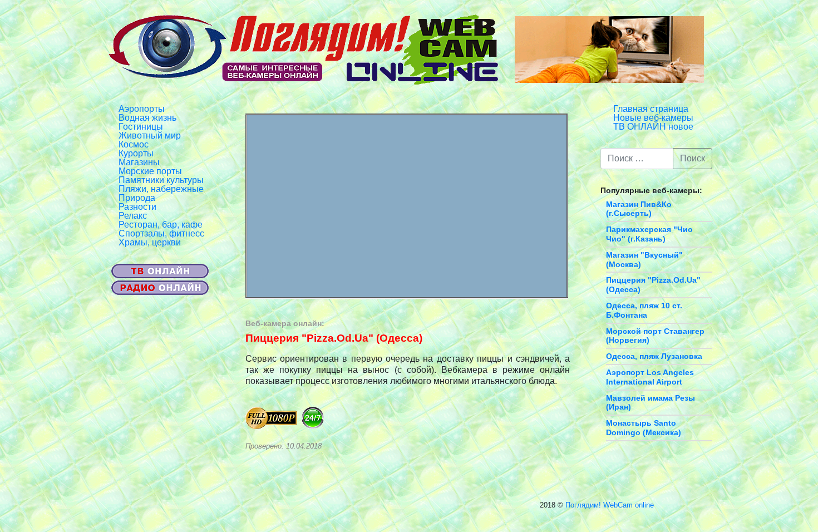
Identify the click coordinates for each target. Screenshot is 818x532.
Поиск (692, 158)
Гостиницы (141, 126)
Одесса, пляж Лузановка (654, 356)
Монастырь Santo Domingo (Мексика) (643, 427)
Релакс (133, 215)
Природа (137, 198)
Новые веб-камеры (653, 117)
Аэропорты (142, 109)
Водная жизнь (147, 117)
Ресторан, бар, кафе (161, 224)
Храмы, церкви (150, 242)
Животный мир (150, 135)
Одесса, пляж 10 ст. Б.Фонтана (644, 310)
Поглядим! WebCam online (609, 505)
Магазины (139, 162)
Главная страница (650, 109)
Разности (137, 206)
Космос (134, 144)
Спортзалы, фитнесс (161, 233)
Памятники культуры (161, 180)
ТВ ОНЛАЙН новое (653, 126)
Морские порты (150, 171)
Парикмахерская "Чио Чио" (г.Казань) (649, 234)
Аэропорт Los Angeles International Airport (650, 377)
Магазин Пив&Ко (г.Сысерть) (639, 209)
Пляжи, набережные (161, 189)
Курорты (136, 153)
